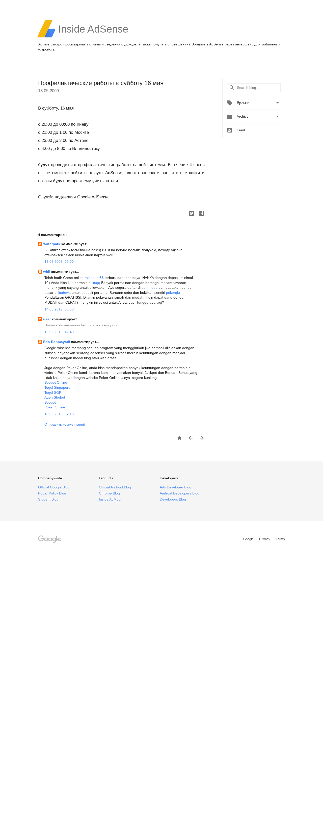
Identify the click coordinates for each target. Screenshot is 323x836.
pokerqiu (173, 293)
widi (47, 272)
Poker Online (54, 407)
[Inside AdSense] (93, 37)
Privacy (265, 539)
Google (249, 539)
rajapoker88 (94, 278)
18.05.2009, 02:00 (59, 261)
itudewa (64, 293)
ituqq (96, 283)
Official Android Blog (115, 487)
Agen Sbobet (54, 397)
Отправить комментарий (64, 424)
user (47, 319)
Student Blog (48, 499)
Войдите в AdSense (208, 44)
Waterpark (52, 244)
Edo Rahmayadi (57, 342)
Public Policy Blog (52, 493)
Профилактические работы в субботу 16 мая (101, 83)
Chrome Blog (109, 493)
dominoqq (149, 287)
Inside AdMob (110, 499)
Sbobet (50, 402)
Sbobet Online (55, 382)
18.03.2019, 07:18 (59, 414)
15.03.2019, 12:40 (59, 332)
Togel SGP (52, 392)
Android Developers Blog (179, 493)
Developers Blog (173, 499)
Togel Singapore (57, 387)
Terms (280, 539)
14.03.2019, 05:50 (59, 309)
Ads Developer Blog (175, 487)
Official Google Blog (54, 487)
